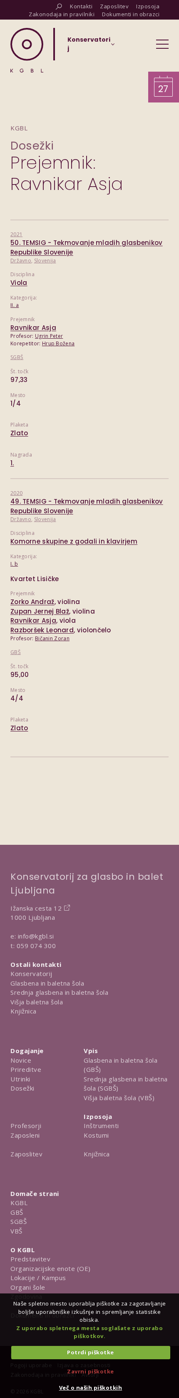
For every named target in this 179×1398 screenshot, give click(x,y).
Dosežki (32, 145)
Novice (20, 1060)
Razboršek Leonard (42, 630)
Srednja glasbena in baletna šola (59, 992)
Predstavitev (30, 1259)
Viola (18, 282)
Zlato (19, 433)
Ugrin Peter (49, 336)
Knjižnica (23, 1011)
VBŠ (16, 1231)
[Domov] (26, 50)
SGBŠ (16, 357)
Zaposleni (25, 1135)
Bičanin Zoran (52, 638)
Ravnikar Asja (33, 327)
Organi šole (27, 1287)
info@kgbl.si (36, 936)
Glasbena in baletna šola (47, 983)
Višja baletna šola (36, 1002)
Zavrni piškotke (90, 1371)
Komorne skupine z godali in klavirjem (73, 541)
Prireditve (25, 1069)
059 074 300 (36, 945)
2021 (16, 234)
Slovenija (45, 260)
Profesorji (25, 1125)
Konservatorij (31, 973)
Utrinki (20, 1079)
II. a (14, 305)
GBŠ (15, 652)
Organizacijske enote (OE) (50, 1268)
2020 (16, 493)
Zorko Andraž (32, 601)
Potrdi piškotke (90, 1352)
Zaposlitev (26, 1154)
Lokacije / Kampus (38, 1277)
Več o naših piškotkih (90, 1387)
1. (12, 463)
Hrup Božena (58, 343)
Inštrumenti (101, 1125)
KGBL (18, 1202)
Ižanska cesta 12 (36, 908)
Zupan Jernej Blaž (39, 611)
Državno (20, 260)
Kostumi (96, 1135)
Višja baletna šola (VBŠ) (119, 1097)
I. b (14, 563)
